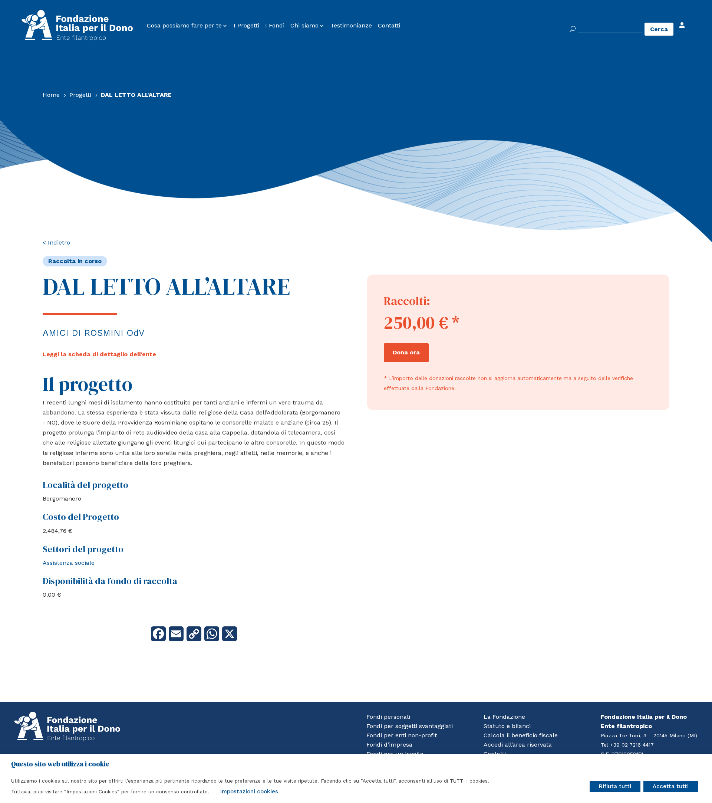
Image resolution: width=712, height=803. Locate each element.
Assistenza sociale (69, 562)
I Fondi (274, 26)
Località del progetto (85, 485)
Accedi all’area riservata (518, 744)
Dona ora (406, 352)
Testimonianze (351, 26)
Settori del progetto (83, 549)
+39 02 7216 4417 (632, 745)
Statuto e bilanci (507, 726)
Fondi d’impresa (389, 744)
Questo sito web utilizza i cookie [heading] (60, 764)
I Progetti (246, 26)
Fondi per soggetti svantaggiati (409, 726)
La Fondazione (504, 716)
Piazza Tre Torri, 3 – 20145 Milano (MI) (649, 735)
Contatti (389, 26)
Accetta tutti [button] (671, 786)
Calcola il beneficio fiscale (521, 735)
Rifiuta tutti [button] (615, 786)
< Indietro (56, 242)
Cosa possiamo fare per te (184, 26)
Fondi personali (388, 716)
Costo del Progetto (81, 517)
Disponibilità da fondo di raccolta (110, 581)
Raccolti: (407, 301)
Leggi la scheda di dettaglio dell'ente (99, 354)
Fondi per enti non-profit (401, 735)
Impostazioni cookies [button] (249, 791)
